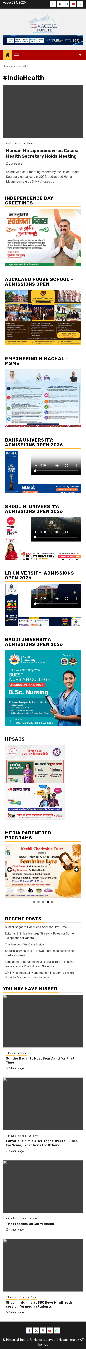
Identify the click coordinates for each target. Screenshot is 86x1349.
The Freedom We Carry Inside (24, 944)
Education (11, 1297)
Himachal (20, 143)
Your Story (33, 1135)
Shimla (31, 143)
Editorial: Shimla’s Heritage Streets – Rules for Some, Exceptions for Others (42, 1143)
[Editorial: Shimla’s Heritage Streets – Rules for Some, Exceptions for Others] (43, 1103)
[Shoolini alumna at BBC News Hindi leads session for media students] (43, 1265)
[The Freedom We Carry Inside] (43, 1186)
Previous (10, 870)
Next (76, 870)
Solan (34, 1297)
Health (9, 143)
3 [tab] (43, 902)
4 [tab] (48, 902)
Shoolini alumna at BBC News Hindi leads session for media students (39, 1305)
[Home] (7, 55)
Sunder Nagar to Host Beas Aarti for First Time (36, 927)
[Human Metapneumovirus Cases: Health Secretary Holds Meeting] (43, 111)
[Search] (80, 55)
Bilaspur (10, 1053)
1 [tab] (34, 902)
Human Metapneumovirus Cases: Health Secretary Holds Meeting (42, 153)
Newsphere (67, 1340)
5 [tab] (52, 902)
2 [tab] (38, 902)
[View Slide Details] (43, 871)
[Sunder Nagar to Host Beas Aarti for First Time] (43, 1021)
